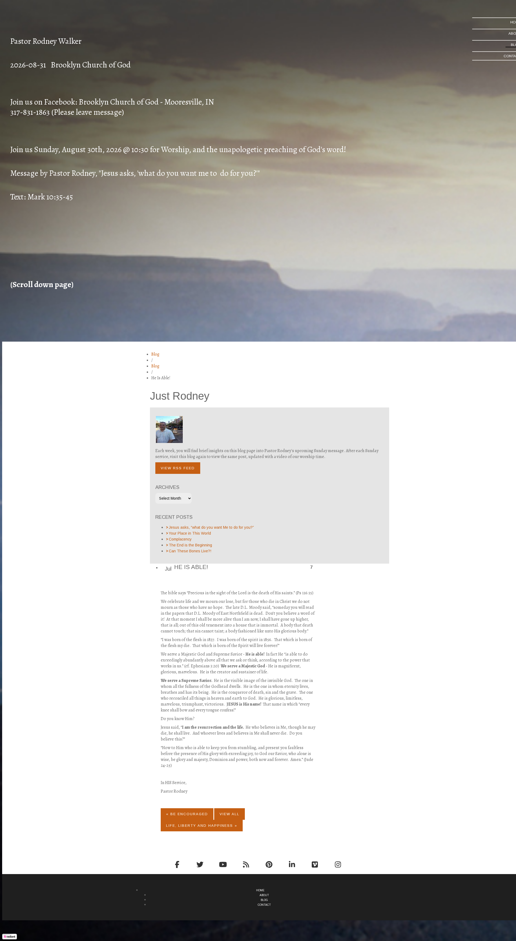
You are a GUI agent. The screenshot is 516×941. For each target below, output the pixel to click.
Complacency (180, 539)
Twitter (200, 864)
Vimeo (315, 864)
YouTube (223, 864)
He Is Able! (191, 567)
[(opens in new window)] (9, 938)
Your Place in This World (190, 533)
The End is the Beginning (190, 545)
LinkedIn (292, 864)
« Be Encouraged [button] (187, 814)
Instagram (338, 864)
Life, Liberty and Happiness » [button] (201, 826)
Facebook (177, 864)
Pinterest (269, 864)
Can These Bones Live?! (190, 551)
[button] (177, 468)
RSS (246, 864)
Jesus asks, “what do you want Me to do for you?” (211, 527)
